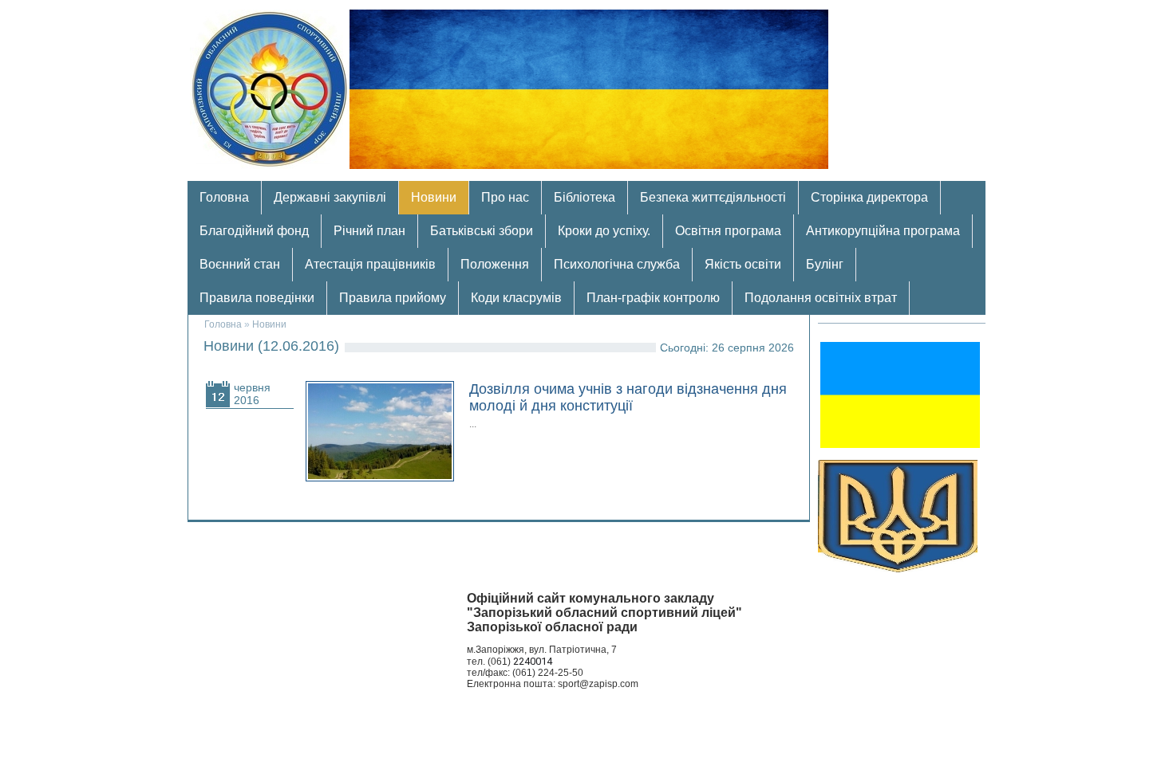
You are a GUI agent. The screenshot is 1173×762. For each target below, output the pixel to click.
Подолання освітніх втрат (820, 297)
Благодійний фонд (254, 231)
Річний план (369, 231)
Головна (224, 197)
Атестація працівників (370, 264)
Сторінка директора (869, 197)
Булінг (824, 264)
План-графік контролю (653, 297)
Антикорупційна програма (883, 231)
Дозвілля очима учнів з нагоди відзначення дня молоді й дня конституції (628, 397)
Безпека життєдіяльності (713, 197)
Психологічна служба (617, 264)
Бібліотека (584, 197)
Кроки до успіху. (604, 231)
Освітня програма (728, 231)
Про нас (505, 197)
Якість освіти (743, 264)
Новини (433, 197)
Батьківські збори (481, 231)
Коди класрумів (516, 297)
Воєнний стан (239, 264)
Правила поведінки (256, 297)
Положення (494, 264)
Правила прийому (392, 297)
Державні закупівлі (330, 197)
